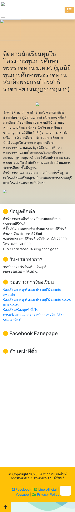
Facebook (23, 489)
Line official (47, 489)
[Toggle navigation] (69, 10)
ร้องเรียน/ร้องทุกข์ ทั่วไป (20, 310)
